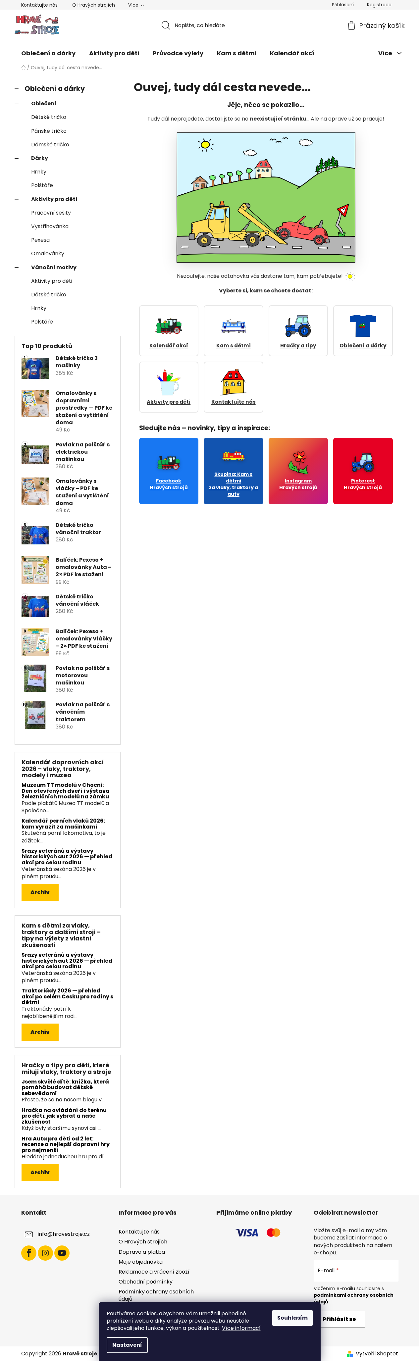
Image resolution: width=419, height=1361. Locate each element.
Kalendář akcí (168, 345)
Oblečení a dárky (55, 88)
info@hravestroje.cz (64, 1234)
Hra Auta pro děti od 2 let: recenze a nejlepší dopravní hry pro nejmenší (66, 1144)
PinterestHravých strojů (363, 484)
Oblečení (43, 103)
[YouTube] (62, 1253)
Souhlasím (292, 1318)
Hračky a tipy (298, 345)
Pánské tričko (49, 131)
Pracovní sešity (51, 213)
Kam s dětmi (233, 345)
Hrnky (38, 172)
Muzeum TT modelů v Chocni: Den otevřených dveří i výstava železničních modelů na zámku (66, 791)
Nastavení (127, 1345)
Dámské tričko (50, 144)
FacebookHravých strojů (169, 484)
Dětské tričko (48, 117)
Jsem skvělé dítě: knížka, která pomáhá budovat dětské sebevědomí (65, 1087)
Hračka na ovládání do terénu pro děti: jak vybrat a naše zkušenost (64, 1116)
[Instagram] (45, 1253)
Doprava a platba (142, 1252)
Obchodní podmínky (146, 1281)
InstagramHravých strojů (298, 484)
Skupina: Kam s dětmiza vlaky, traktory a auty (233, 484)
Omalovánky (47, 253)
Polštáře (42, 185)
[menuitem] (48, 53)
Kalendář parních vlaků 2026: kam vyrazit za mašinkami (63, 824)
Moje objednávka (141, 1262)
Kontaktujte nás (39, 5)
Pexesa (40, 240)
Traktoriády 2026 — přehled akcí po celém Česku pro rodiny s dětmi (67, 996)
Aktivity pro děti (54, 199)
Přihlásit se (339, 1319)
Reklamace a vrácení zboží (154, 1272)
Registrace (379, 4)
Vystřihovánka (50, 226)
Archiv (40, 892)
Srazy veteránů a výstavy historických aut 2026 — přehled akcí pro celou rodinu (67, 857)
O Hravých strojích (93, 5)
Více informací (241, 1328)
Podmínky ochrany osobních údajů (156, 1295)
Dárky (39, 158)
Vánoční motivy (54, 267)
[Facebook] (28, 1253)
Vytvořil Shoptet (377, 1353)
